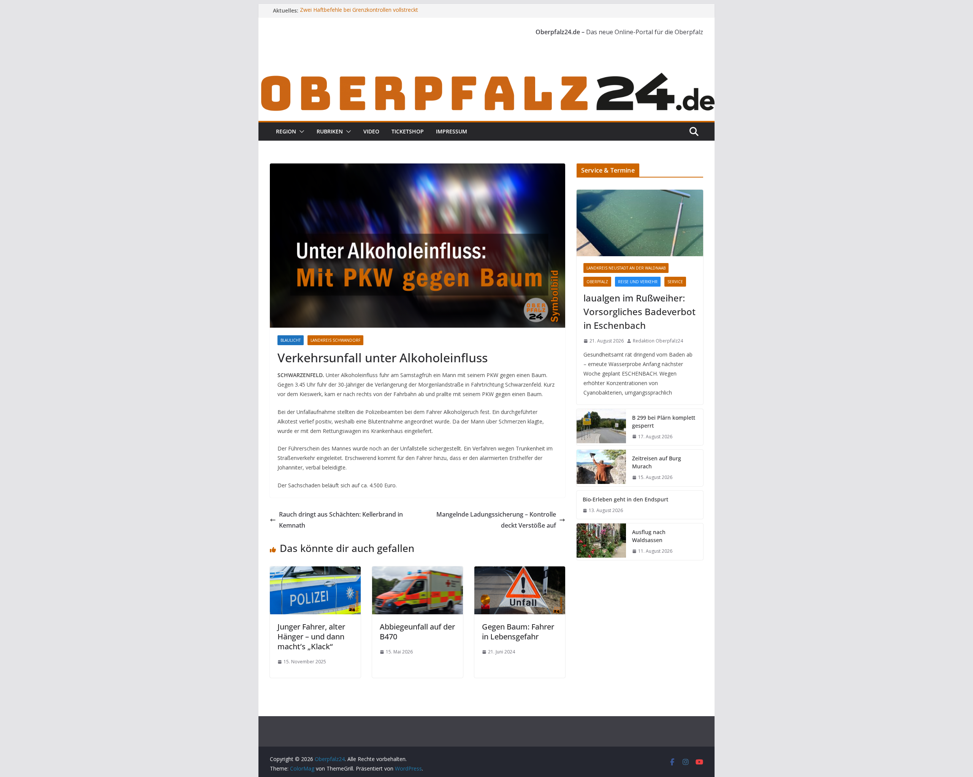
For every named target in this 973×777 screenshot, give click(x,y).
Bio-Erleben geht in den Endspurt (625, 499)
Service (675, 281)
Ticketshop (407, 131)
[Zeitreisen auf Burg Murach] (601, 468)
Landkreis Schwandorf (335, 340)
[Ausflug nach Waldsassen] (601, 541)
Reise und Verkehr (638, 281)
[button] (300, 131)
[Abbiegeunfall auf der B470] (417, 572)
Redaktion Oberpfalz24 (658, 341)
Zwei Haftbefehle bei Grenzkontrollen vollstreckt (359, 10)
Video (371, 131)
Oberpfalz (597, 281)
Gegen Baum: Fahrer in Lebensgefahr (518, 632)
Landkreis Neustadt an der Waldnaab (626, 268)
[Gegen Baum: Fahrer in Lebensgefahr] (519, 572)
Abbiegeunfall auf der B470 (417, 632)
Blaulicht (290, 340)
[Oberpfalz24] (486, 75)
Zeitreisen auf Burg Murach (656, 462)
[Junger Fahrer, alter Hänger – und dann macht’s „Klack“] (315, 572)
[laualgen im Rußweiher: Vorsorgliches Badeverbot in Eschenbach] (640, 223)
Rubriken (330, 131)
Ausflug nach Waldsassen (649, 536)
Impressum (451, 131)
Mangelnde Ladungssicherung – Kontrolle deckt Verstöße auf (496, 520)
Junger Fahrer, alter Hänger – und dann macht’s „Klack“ (311, 637)
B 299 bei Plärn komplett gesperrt (663, 421)
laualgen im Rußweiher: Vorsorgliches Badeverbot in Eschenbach (639, 311)
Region (286, 131)
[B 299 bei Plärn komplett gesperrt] (601, 427)
